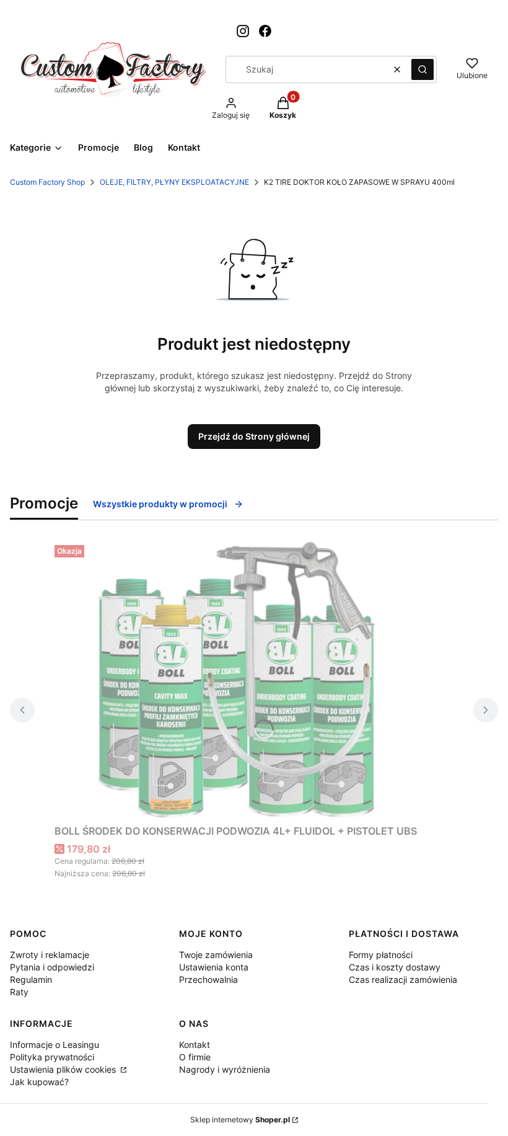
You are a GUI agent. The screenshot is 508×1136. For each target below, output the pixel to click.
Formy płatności (381, 954)
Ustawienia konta (213, 967)
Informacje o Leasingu (54, 1044)
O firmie (195, 1057)
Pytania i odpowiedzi (52, 967)
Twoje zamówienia (216, 954)
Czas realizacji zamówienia (403, 979)
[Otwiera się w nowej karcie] (243, 31)
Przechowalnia (208, 979)
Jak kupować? (39, 1081)
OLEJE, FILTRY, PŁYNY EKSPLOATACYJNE (174, 182)
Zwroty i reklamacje (49, 954)
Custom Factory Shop (47, 182)
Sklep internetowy (240, 1119)
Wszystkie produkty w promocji (160, 504)
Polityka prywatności (52, 1057)
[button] (422, 69)
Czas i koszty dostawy (394, 967)
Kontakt (194, 1044)
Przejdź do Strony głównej (254, 436)
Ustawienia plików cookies (64, 1069)
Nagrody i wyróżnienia (224, 1069)
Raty (19, 992)
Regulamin (31, 979)
